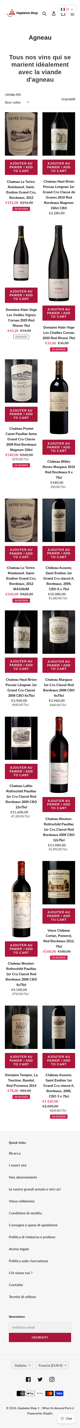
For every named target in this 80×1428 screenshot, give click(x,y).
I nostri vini (17, 1165)
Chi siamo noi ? (20, 1273)
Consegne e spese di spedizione (33, 1225)
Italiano (20, 1365)
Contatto (16, 1285)
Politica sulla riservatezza (28, 1261)
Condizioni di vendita (25, 1213)
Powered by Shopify (40, 1413)
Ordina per (13, 95)
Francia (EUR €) (50, 1365)
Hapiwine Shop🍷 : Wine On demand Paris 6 (46, 1408)
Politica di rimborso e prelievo (32, 1237)
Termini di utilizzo (22, 1296)
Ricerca (14, 1153)
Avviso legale (19, 1249)
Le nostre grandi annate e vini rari (35, 1189)
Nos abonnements (23, 1177)
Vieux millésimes (22, 1201)
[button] (67, 9)
